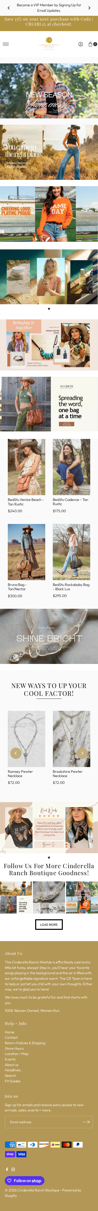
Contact (11, 1037)
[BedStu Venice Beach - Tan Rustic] (26, 467)
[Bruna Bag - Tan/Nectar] (26, 552)
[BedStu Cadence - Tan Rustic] (71, 467)
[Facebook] (7, 1170)
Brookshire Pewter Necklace (68, 773)
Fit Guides (12, 1081)
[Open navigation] (6, 44)
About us (11, 1065)
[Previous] (9, 8)
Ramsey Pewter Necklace (20, 773)
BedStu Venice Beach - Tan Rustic (26, 501)
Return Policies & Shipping (25, 1043)
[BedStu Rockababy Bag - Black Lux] (71, 552)
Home (9, 1032)
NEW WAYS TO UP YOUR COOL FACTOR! (49, 689)
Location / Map (16, 1053)
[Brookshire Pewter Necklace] (71, 739)
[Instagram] (13, 1170)
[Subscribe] (86, 1122)
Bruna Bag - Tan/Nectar (17, 586)
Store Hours (14, 1048)
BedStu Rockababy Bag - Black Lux (71, 586)
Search (10, 1075)
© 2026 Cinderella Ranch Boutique (32, 1190)
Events (10, 1059)
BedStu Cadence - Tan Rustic (70, 501)
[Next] (89, 8)
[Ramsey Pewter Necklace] (26, 739)
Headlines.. (13, 1070)
